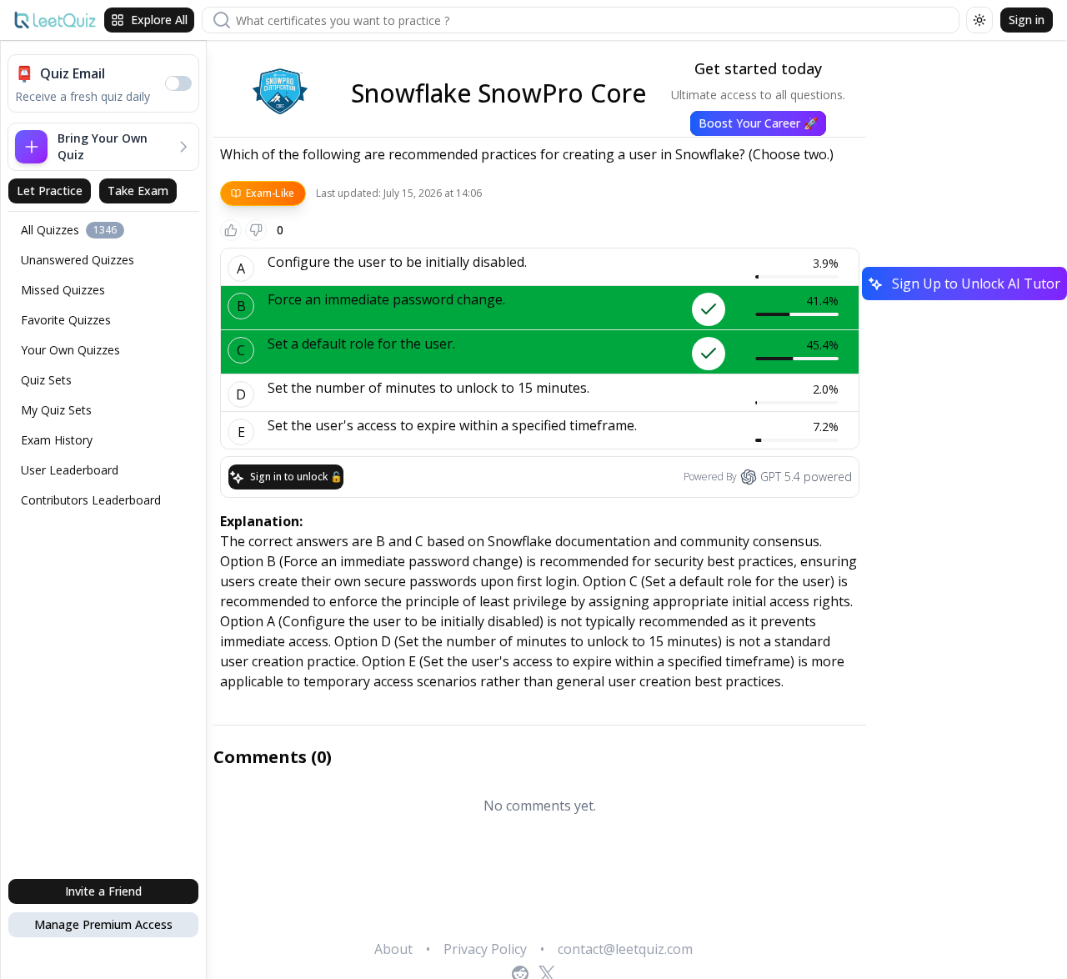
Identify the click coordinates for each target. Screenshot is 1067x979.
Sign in (1026, 20)
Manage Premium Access (103, 924)
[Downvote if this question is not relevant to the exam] (256, 230)
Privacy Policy (485, 949)
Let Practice (50, 190)
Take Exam (138, 190)
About (393, 949)
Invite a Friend (103, 891)
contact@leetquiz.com (625, 949)
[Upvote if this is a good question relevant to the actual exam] (231, 230)
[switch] (178, 83)
